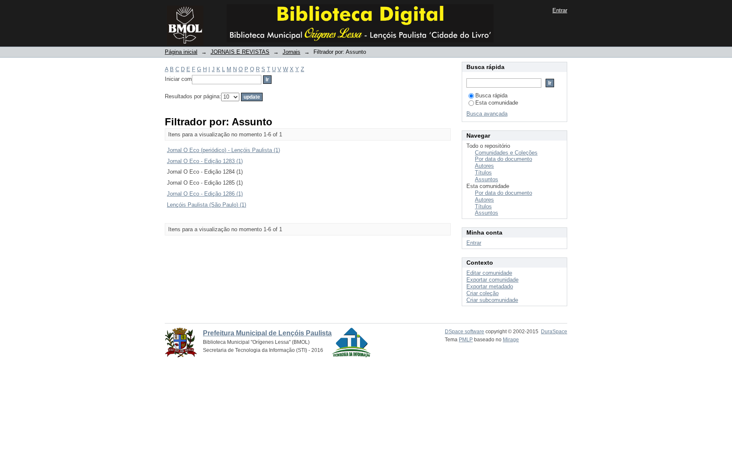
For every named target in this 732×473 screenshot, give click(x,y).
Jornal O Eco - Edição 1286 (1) (205, 194)
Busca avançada (486, 114)
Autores (484, 166)
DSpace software (464, 332)
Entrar (559, 10)
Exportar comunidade (492, 280)
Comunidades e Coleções (506, 152)
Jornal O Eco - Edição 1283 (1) (205, 161)
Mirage (511, 340)
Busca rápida (491, 95)
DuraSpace (554, 332)
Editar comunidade (489, 273)
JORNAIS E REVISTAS (240, 52)
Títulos (483, 172)
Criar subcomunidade (492, 300)
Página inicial (181, 52)
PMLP (466, 340)
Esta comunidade (496, 103)
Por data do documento (503, 159)
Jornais (291, 52)
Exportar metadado (489, 286)
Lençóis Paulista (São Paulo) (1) (206, 205)
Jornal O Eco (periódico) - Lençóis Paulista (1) (223, 150)
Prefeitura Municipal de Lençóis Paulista (267, 333)
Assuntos (486, 179)
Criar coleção (482, 293)
